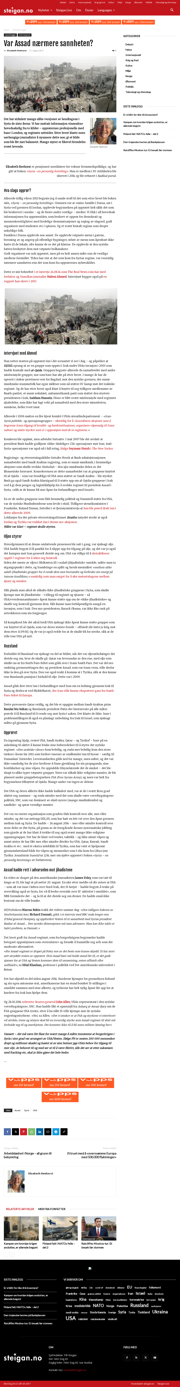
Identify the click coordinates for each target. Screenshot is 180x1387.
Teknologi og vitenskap (166, 2)
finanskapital (140, 1287)
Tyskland (144, 1312)
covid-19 (99, 1288)
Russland (139, 1305)
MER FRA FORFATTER (51, 1209)
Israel (140, 1293)
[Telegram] (55, 1131)
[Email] (47, 1131)
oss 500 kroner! (110, 22)
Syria (26, 1110)
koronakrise (137, 1299)
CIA (91, 1288)
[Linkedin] (39, 1131)
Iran (130, 1293)
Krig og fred (100, 2)
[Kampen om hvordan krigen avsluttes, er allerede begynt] (21, 1228)
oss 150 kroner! (46, 22)
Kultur (111, 2)
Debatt (63, 2)
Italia (150, 1294)
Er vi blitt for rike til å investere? (140, 114)
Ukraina (160, 1311)
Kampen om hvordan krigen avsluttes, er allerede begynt (145, 124)
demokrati (110, 1288)
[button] (172, 10)
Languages (105, 10)
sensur (84, 1312)
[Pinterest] (23, 1131)
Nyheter (43, 10)
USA (35, 1110)
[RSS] (136, 1357)
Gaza (82, 1293)
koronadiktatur (120, 1300)
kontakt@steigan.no (75, 1370)
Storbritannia (98, 1312)
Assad (17, 1110)
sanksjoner (156, 1306)
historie (106, 1294)
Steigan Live (64, 10)
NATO (98, 1305)
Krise (69, 1305)
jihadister (159, 1294)
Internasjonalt (84, 2)
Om (78, 10)
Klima (108, 1300)
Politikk (149, 2)
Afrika (84, 1287)
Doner (89, 10)
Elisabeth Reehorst (17, 50)
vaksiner (83, 1319)
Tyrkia (131, 1312)
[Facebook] (7, 1131)
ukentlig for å (64, 421)
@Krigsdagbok (72, 1288)
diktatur (121, 1288)
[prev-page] (6, 1254)
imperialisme (119, 1294)
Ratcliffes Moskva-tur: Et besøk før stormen (147, 150)
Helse (72, 2)
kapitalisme (71, 1300)
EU (129, 1287)
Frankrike (71, 1293)
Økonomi (138, 2)
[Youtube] (154, 1357)
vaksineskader (98, 1319)
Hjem (6, 29)
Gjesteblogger (10, 35)
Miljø (120, 2)
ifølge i (86, 448)
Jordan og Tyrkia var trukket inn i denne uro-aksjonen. (41, 522)
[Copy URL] (64, 1131)
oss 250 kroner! (78, 22)
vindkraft (112, 1319)
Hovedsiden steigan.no (142, 1383)
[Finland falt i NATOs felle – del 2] (60, 1228)
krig (161, 1299)
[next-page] (11, 1254)
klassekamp (96, 1299)
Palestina (122, 1305)
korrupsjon (151, 1300)
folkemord (155, 1287)
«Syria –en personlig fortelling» (47, 171)
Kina (82, 1299)
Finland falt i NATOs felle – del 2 (140, 133)
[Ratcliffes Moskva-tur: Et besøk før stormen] (98, 1228)
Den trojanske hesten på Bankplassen (144, 141)
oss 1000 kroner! (143, 22)
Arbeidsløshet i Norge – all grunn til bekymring (28, 1155)
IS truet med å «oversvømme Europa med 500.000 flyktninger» (91, 1155)
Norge (128, 2)
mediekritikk (83, 1305)
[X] (15, 1131)
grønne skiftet (94, 1294)
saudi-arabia (72, 1312)
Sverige (112, 1312)
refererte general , (46, 1002)
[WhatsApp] (31, 1131)
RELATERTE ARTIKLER (20, 1209)
